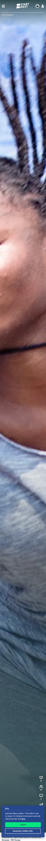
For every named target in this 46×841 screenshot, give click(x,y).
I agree (23, 825)
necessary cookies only (23, 831)
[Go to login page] (42, 6)
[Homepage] (23, 5)
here (23, 819)
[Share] (41, 805)
